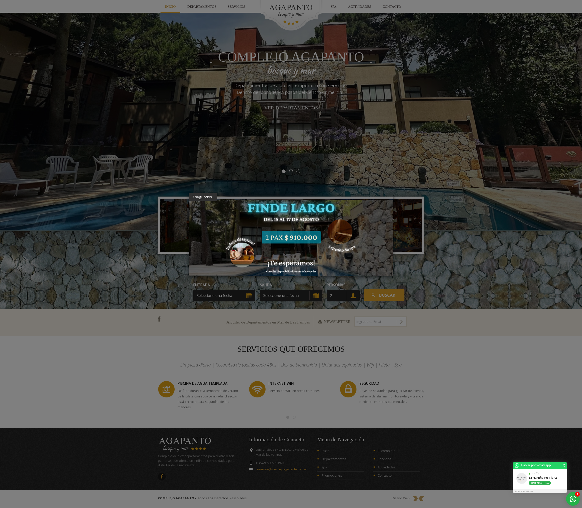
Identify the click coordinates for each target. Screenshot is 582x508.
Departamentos (201, 6)
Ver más (203, 234)
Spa (324, 467)
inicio (170, 6)
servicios (236, 6)
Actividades (387, 467)
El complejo (387, 450)
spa (333, 6)
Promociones (331, 475)
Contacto (385, 475)
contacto (392, 6)
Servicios (384, 459)
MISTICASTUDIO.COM (524, 491)
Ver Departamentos (291, 108)
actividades (359, 6)
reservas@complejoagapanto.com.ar (281, 469)
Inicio (325, 450)
